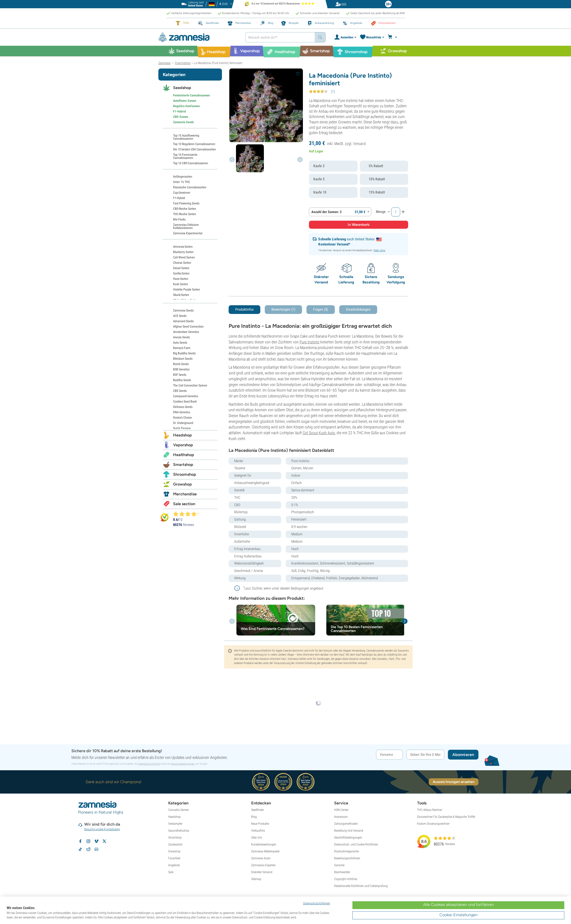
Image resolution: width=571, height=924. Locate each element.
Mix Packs (179, 219)
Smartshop (183, 464)
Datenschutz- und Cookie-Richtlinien (356, 844)
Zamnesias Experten (263, 865)
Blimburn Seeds (182, 358)
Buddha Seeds (182, 380)
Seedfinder (257, 810)
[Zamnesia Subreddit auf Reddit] (88, 849)
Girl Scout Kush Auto (319, 432)
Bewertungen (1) (283, 309)
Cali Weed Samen (184, 257)
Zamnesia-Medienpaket (265, 851)
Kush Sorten (180, 284)
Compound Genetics (185, 396)
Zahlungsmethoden (346, 823)
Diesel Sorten (181, 268)
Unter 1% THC (181, 182)
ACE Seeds (179, 316)
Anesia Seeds (181, 337)
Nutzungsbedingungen (182, 763)
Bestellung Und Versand (348, 830)
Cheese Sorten (182, 262)
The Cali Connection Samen (190, 385)
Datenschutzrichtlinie (149, 763)
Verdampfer (175, 823)
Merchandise (185, 494)
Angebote (174, 865)
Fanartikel (174, 858)
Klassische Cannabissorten (189, 187)
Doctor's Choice (182, 417)
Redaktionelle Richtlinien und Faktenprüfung (361, 886)
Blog (254, 816)
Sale (170, 872)
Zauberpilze (175, 844)
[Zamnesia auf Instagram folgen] (88, 841)
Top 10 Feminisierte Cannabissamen (185, 156)
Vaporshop (183, 444)
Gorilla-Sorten (181, 273)
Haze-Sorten (180, 278)
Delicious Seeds (182, 407)
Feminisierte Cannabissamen (191, 95)
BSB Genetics (181, 369)
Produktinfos (244, 309)
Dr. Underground (183, 423)
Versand (359, 143)
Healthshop (183, 454)
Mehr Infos (379, 250)
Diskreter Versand (261, 872)
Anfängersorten (182, 176)
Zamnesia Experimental (187, 233)
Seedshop (182, 87)
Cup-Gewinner (181, 192)
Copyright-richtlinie (345, 879)
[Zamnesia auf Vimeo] (96, 841)
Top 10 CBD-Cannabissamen (190, 163)
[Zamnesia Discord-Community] (96, 849)
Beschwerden (342, 872)
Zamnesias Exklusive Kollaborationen (186, 226)
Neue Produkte (260, 823)
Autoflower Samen (184, 100)
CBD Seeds (180, 390)
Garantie (339, 865)
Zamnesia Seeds (183, 122)
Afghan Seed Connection (188, 326)
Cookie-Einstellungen (458, 914)
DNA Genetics (181, 412)
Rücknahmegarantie (346, 851)
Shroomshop (184, 474)
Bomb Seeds (181, 364)
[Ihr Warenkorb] (393, 37)
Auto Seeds (180, 342)
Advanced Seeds (183, 321)
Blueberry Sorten (183, 252)
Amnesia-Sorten (183, 246)
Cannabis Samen (178, 810)
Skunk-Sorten (181, 295)
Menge (381, 212)
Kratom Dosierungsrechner (433, 823)
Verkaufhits (258, 830)
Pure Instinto (309, 342)
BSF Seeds (179, 374)
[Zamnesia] (198, 37)
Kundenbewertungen (263, 844)
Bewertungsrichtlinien (347, 858)
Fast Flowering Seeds (186, 203)
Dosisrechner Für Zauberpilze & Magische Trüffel (446, 816)
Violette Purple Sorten (186, 289)
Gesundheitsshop (178, 830)
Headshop (182, 435)
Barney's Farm (181, 348)
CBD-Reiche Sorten (184, 208)
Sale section (184, 503)
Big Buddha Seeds (184, 353)
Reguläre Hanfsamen (186, 106)
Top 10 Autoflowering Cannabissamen (186, 137)
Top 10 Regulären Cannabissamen (194, 144)
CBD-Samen (180, 116)
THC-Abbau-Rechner (429, 810)
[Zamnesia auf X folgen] (104, 841)
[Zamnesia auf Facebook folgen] (80, 841)
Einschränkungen (358, 309)
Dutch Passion (182, 428)
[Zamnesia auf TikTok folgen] (80, 849)
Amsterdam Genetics (186, 332)
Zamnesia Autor (261, 858)
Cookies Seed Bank (185, 401)
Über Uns (256, 837)
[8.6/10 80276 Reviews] (188, 514)
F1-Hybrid (179, 111)
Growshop (182, 484)
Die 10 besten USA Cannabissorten (194, 149)
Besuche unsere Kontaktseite (102, 829)
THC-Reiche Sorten (184, 214)
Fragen (320, 309)
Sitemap (256, 879)
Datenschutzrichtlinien (316, 903)
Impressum (341, 816)
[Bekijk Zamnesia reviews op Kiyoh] (164, 517)
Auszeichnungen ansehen (453, 782)
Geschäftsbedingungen (348, 837)
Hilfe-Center (341, 810)
